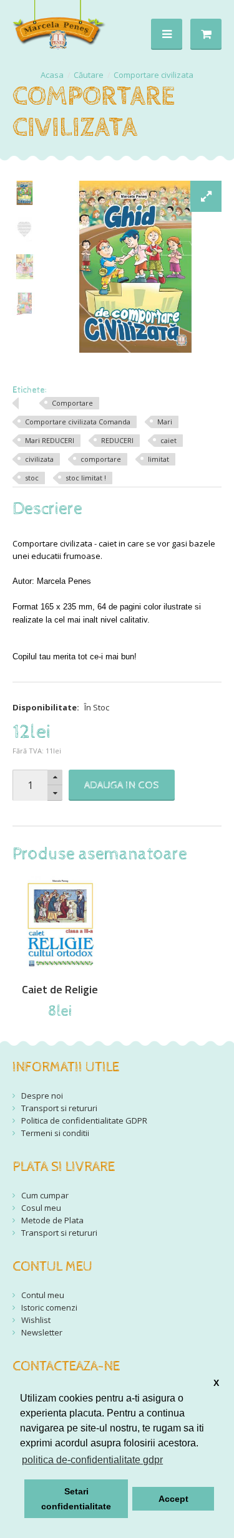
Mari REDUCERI (49, 440)
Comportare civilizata (153, 74)
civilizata (39, 459)
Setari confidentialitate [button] (76, 1498)
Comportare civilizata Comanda (77, 421)
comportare (100, 459)
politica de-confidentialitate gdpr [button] (92, 1459)
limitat (158, 459)
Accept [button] (173, 1499)
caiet (168, 440)
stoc (32, 477)
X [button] (216, 1383)
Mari (164, 421)
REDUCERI (117, 440)
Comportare (72, 403)
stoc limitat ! (86, 477)
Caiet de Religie (60, 989)
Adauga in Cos (121, 785)
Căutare (89, 74)
